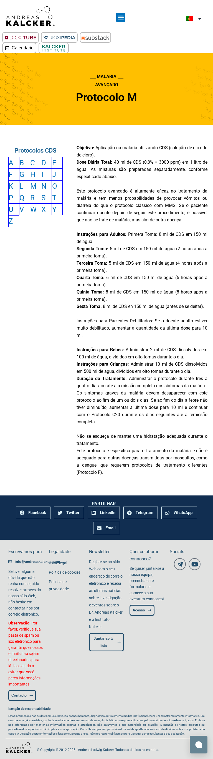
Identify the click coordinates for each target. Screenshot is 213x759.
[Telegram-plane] (180, 564)
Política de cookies (64, 572)
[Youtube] (195, 564)
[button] (120, 17)
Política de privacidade (59, 585)
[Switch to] (194, 19)
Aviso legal (58, 563)
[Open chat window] (198, 744)
